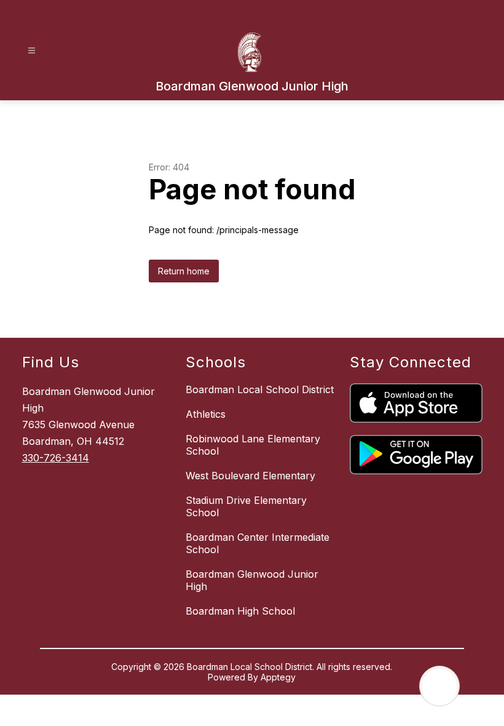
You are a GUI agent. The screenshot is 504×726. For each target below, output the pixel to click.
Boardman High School (240, 611)
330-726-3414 (55, 458)
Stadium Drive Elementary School (246, 506)
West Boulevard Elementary (250, 475)
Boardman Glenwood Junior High (252, 580)
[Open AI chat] (439, 686)
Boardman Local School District (260, 389)
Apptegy (278, 677)
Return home (184, 271)
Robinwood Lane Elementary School (253, 445)
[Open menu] (32, 51)
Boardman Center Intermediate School (257, 543)
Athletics (206, 414)
